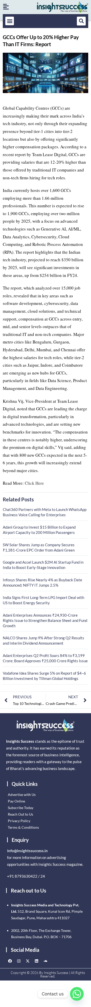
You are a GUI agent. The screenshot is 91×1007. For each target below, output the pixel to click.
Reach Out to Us (20, 814)
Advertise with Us (22, 794)
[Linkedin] (36, 961)
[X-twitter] (27, 961)
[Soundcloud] (45, 961)
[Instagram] (18, 961)
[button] (9, 21)
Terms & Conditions (23, 827)
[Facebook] (10, 961)
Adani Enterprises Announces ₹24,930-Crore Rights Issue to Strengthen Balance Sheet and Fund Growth (45, 620)
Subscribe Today (20, 807)
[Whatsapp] (77, 994)
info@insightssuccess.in (27, 850)
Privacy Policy (19, 821)
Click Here (34, 483)
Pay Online (16, 801)
